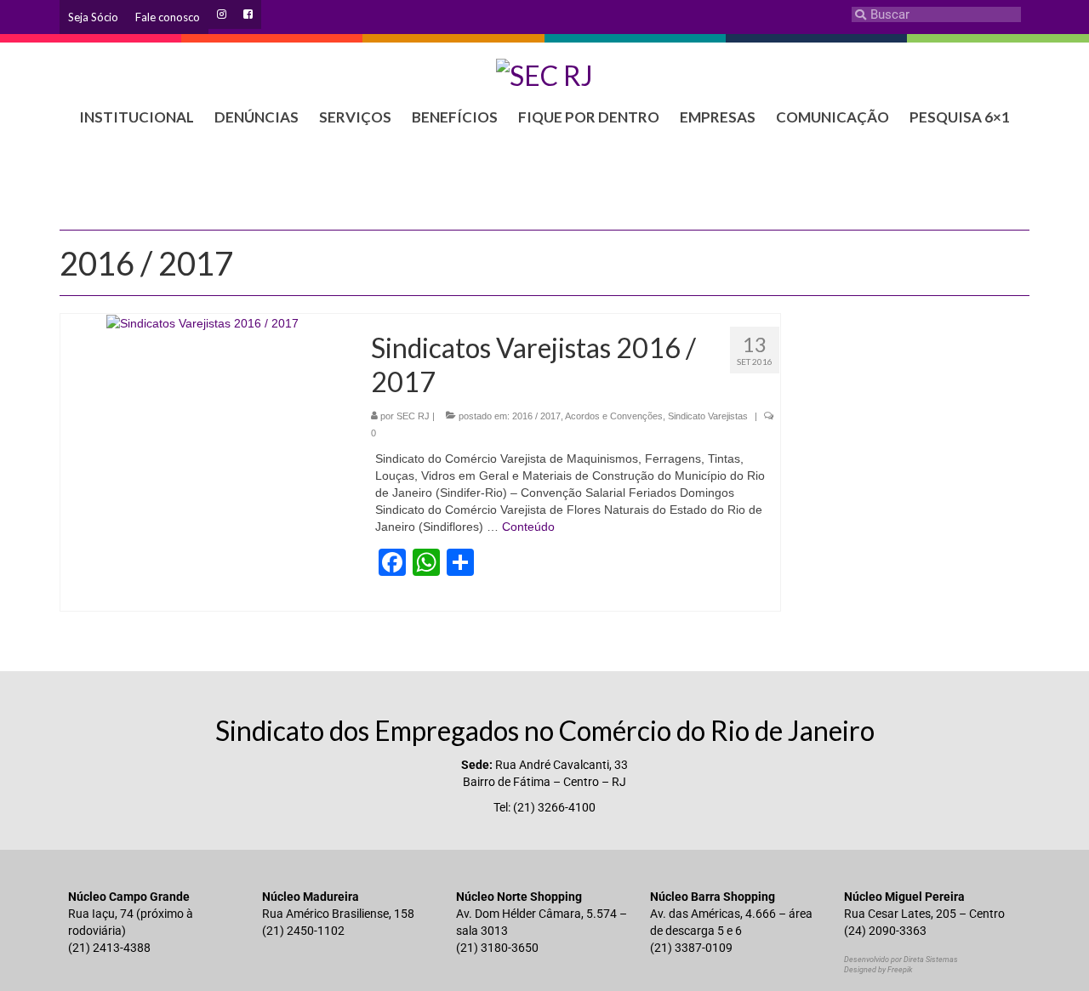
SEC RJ (413, 416)
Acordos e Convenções (614, 416)
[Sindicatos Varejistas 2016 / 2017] (202, 322)
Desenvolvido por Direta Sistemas (901, 959)
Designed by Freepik (878, 969)
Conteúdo (528, 526)
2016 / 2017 (536, 416)
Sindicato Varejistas (708, 416)
